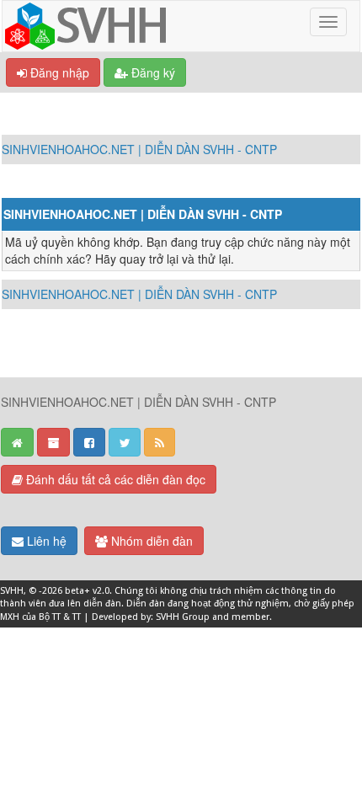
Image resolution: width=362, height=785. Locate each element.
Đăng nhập (58, 72)
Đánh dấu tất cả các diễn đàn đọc (114, 479)
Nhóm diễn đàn (150, 540)
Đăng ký (151, 72)
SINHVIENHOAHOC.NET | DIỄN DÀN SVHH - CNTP (139, 149)
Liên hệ (45, 540)
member (250, 616)
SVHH (12, 590)
